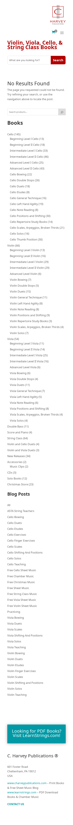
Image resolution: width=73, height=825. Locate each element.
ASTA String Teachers (20, 511)
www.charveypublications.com (27, 783)
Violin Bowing (16, 653)
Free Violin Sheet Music (22, 606)
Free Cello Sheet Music (21, 570)
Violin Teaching (17, 695)
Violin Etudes (15, 665)
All (8, 505)
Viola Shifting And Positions (25, 635)
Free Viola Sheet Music (21, 600)
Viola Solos (14, 641)
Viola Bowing (15, 618)
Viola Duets (14, 623)
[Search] (62, 112)
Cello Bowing (15, 517)
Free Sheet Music (18, 588)
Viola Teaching (16, 647)
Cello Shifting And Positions (25, 552)
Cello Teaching (16, 564)
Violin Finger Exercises (21, 671)
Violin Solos (14, 689)
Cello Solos (14, 558)
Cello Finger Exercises (21, 540)
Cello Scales (14, 546)
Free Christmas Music (21, 582)
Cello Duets (14, 523)
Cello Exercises (16, 535)
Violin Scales (15, 677)
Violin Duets (15, 659)
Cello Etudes (15, 529)
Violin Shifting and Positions (25, 683)
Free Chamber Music (20, 576)
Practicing (13, 612)
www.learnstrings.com (21, 792)
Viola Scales (14, 629)
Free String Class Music (22, 594)
